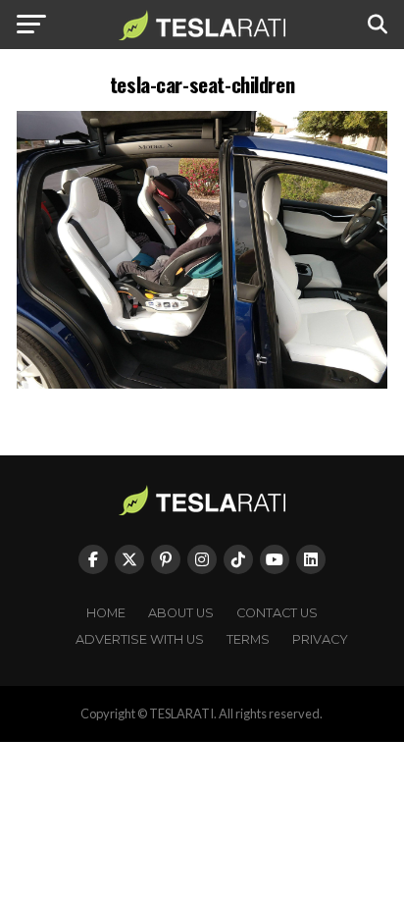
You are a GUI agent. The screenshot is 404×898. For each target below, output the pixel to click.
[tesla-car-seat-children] (202, 383)
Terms (248, 639)
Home (106, 613)
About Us (181, 613)
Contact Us (277, 613)
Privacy (320, 639)
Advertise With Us (140, 639)
